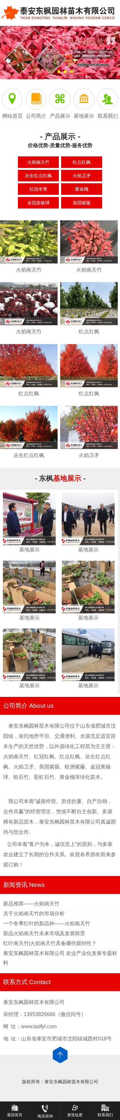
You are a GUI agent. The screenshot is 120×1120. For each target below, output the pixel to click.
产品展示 (60, 116)
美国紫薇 (82, 202)
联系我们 (108, 116)
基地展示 (84, 116)
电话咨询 (45, 1116)
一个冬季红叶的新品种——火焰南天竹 (46, 923)
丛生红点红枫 (38, 175)
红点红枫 (82, 162)
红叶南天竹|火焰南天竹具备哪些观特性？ (50, 943)
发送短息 (75, 1115)
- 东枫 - (60, 478)
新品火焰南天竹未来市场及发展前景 (44, 933)
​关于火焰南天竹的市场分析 (34, 913)
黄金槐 (81, 189)
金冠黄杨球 (38, 202)
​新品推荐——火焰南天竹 (31, 903)
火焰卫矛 (82, 175)
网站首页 (12, 116)
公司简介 (36, 116)
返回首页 (14, 1115)
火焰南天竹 (38, 162)
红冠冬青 (38, 189)
